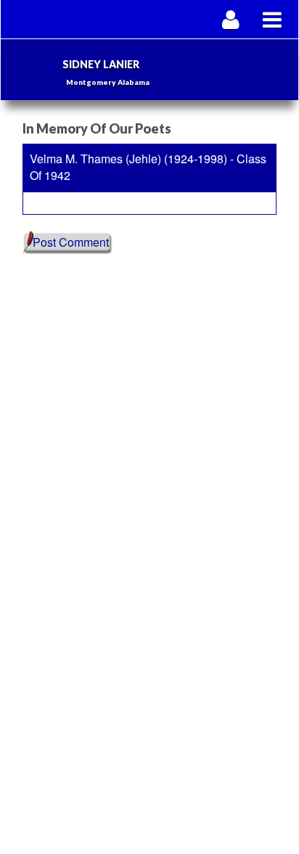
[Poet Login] (231, 19)
